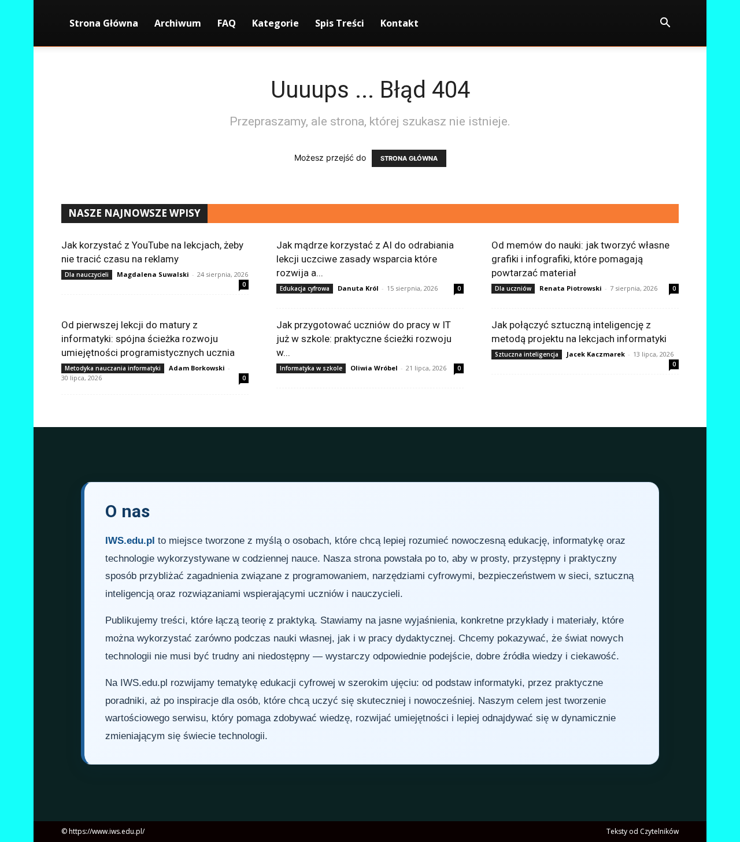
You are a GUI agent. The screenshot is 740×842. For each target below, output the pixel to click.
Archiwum (177, 23)
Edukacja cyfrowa (305, 288)
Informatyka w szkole (311, 368)
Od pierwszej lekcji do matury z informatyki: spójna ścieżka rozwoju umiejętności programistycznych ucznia (148, 338)
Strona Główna (103, 23)
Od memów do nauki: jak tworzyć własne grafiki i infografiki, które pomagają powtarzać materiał (580, 259)
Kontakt (399, 23)
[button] (665, 23)
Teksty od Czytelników (642, 831)
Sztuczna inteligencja (526, 354)
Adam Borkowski (197, 367)
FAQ (226, 23)
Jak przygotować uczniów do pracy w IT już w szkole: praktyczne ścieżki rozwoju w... (364, 338)
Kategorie (275, 23)
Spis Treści (339, 23)
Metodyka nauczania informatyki (113, 368)
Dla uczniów (513, 288)
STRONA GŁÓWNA (409, 158)
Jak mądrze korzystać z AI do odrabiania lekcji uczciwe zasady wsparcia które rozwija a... (365, 259)
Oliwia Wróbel (374, 367)
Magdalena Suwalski (153, 274)
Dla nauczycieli (87, 274)
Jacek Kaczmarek (596, 354)
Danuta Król (358, 288)
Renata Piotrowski (570, 288)
